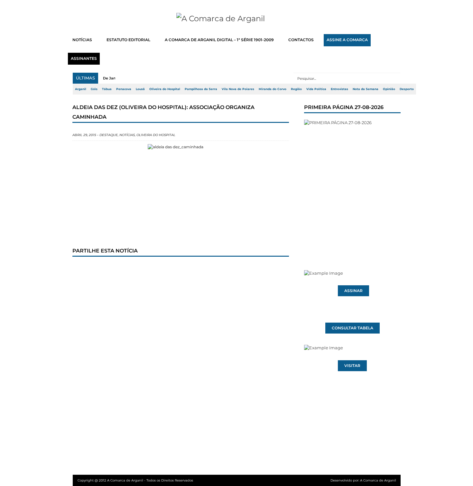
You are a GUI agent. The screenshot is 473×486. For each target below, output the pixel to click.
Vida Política (316, 89)
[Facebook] (83, 269)
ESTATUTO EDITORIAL (128, 40)
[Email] (210, 269)
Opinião (389, 89)
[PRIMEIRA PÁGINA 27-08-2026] (352, 183)
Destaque (108, 135)
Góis (94, 89)
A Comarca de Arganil (378, 480)
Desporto (407, 89)
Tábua (107, 89)
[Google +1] (125, 269)
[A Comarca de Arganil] (236, 18)
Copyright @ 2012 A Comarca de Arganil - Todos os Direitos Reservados (135, 480)
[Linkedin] (168, 269)
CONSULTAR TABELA (352, 328)
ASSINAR (353, 291)
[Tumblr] (147, 269)
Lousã (140, 89)
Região (296, 89)
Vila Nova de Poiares (238, 89)
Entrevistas (339, 89)
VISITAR (352, 365)
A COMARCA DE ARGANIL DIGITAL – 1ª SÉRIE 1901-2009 (219, 40)
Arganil (80, 89)
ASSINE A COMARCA (347, 40)
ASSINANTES (84, 58)
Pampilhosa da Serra (201, 89)
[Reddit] (189, 269)
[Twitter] (104, 269)
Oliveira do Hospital (164, 89)
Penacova (123, 89)
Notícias (127, 135)
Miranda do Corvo (272, 89)
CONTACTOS (301, 40)
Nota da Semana (365, 89)
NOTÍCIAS (82, 40)
